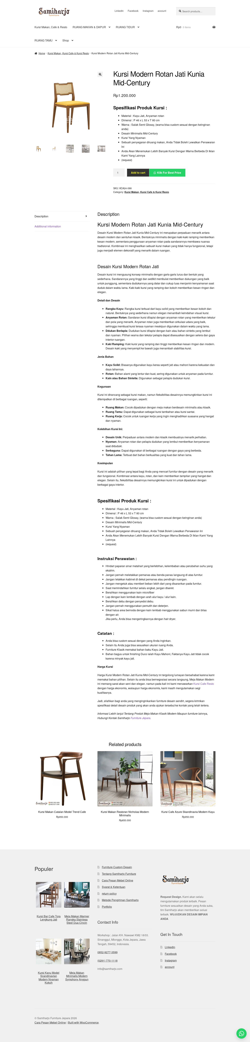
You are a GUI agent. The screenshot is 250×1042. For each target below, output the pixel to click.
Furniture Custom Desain (117, 867)
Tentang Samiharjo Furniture (119, 874)
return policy (109, 893)
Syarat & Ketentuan (113, 887)
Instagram (148, 10)
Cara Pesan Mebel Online (117, 880)
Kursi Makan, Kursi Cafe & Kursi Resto (68, 53)
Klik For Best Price (169, 173)
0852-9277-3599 (107, 952)
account (162, 10)
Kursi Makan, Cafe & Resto (51, 27)
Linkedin (119, 10)
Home (42, 53)
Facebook (133, 10)
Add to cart (138, 173)
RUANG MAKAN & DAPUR (89, 27)
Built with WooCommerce (83, 1022)
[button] (100, 74)
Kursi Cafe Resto (203, 684)
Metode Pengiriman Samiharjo (120, 900)
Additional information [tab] (48, 226)
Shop (65, 40)
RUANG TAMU (44, 40)
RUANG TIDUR (125, 27)
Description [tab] (41, 216)
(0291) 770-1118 (107, 961)
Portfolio (107, 907)
